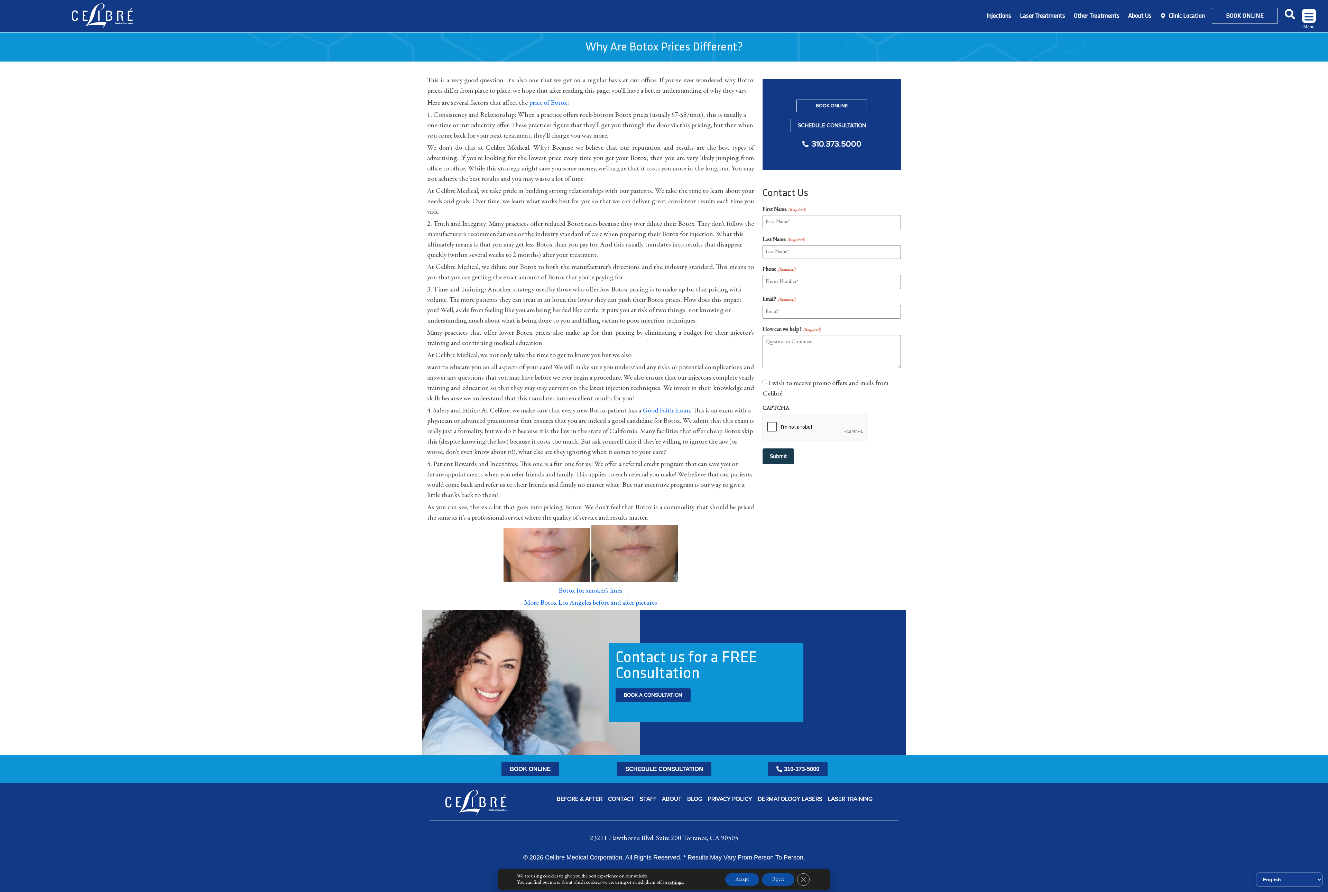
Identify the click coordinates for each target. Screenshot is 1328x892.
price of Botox (548, 103)
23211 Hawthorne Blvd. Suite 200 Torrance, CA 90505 (664, 838)
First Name (784, 209)
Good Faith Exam (666, 410)
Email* (779, 299)
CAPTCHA (776, 408)
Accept (742, 879)
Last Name (783, 239)
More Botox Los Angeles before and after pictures (590, 603)
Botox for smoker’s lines (590, 590)
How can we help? (791, 329)
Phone (779, 269)
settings (675, 882)
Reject (778, 879)
